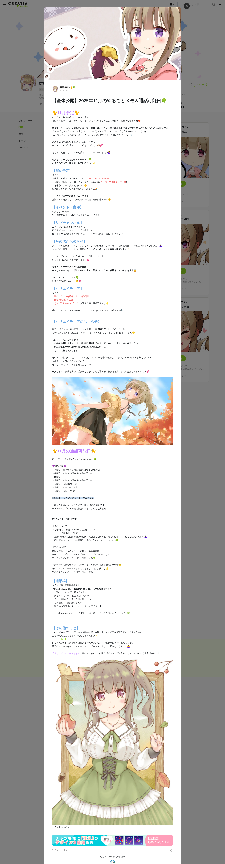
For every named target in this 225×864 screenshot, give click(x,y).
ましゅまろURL (59, 639)
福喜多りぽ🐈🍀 (68, 87)
